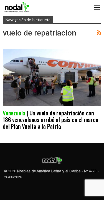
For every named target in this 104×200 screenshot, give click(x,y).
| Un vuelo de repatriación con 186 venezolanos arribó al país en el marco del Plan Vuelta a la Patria (50, 119)
